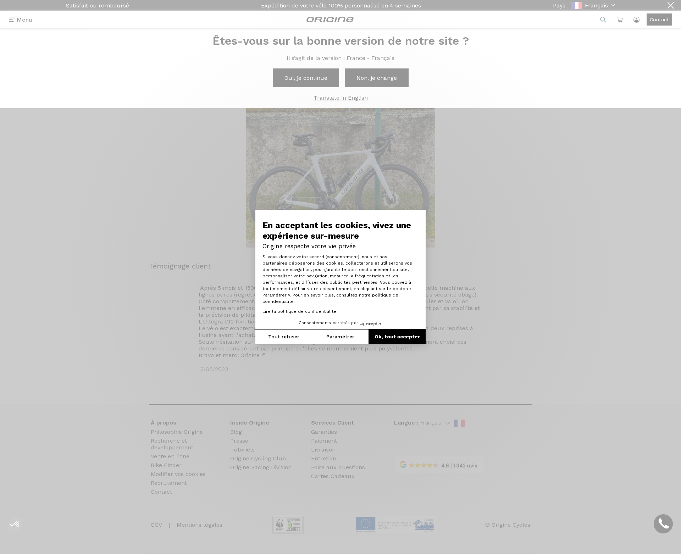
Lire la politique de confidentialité (299, 311)
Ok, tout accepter (397, 336)
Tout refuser (283, 336)
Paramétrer (340, 336)
